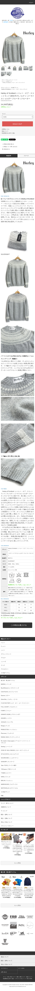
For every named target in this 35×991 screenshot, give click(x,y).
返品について (5, 131)
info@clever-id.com (22, 986)
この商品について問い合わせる (9, 146)
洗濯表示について (6, 807)
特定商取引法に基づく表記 (8, 133)
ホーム (3, 79)
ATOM (30, 978)
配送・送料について (6, 814)
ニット (16, 79)
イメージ (26, 155)
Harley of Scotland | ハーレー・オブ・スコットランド (14, 82)
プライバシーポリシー (7, 826)
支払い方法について (6, 822)
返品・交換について (6, 818)
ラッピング (4, 810)
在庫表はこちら (5, 129)
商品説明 (8, 155)
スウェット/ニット (9, 79)
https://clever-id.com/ (13, 986)
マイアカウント (4, 968)
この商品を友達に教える (8, 144)
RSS (28, 978)
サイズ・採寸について (7, 803)
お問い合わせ (4, 972)
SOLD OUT (17, 124)
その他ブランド (9, 81)
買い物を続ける (6, 149)
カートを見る (21, 968)
